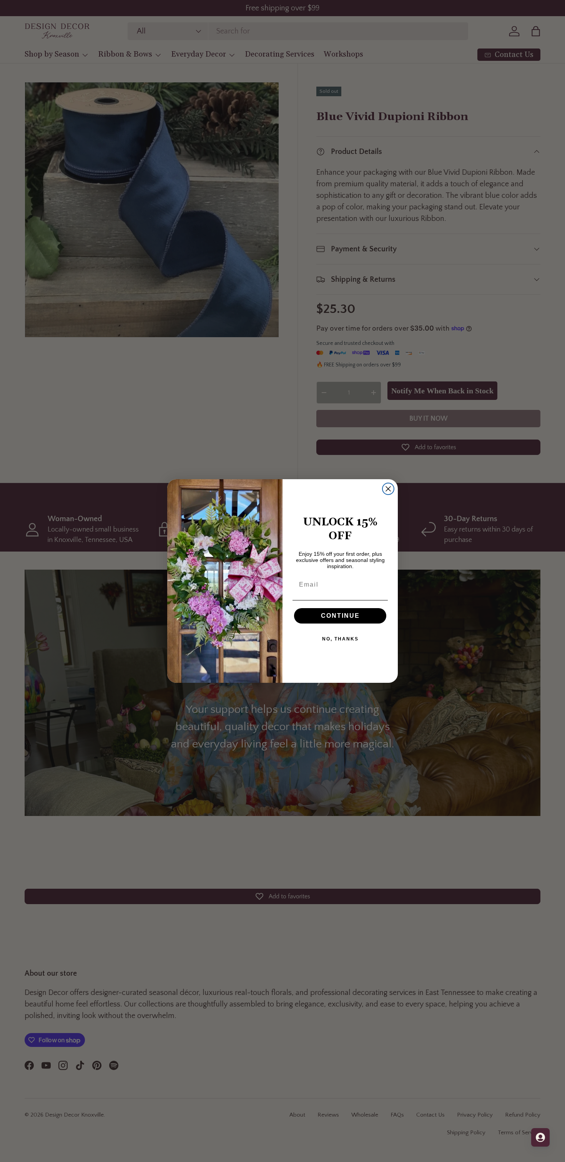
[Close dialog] (388, 489)
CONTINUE (340, 615)
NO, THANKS (340, 639)
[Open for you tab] (540, 1137)
